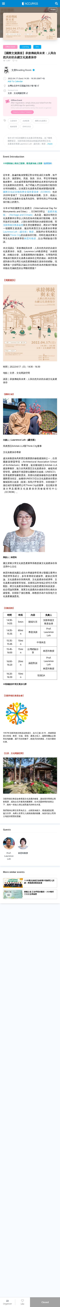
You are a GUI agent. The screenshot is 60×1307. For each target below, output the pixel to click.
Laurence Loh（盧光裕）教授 (18, 231)
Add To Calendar (15, 81)
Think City (15, 235)
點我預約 (48, 163)
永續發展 (26, 121)
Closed (45, 1302)
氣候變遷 (13, 126)
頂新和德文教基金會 (13, 224)
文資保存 (13, 121)
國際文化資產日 (41, 121)
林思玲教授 (30, 238)
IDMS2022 (27, 126)
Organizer (7, 1303)
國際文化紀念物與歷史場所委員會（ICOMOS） (27, 191)
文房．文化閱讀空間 (16, 93)
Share (53, 9)
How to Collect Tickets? (22, 112)
